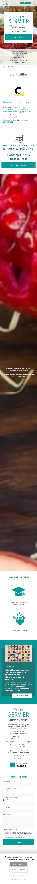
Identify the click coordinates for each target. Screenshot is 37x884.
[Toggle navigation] (34, 3)
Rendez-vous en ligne (18, 37)
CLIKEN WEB (8, 109)
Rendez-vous (25, 3)
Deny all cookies (19, 870)
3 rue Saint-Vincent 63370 (18, 57)
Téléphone (6, 807)
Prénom (6, 782)
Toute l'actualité (22, 696)
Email (5, 800)
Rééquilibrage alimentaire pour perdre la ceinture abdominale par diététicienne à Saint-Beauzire (17, 675)
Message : (6, 814)
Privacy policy (19, 879)
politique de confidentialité (14, 837)
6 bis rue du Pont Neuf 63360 (18, 53)
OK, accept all (19, 864)
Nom (5, 791)
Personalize (19, 875)
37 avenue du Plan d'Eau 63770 (18, 61)
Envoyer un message (18, 165)
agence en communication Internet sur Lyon (16, 110)
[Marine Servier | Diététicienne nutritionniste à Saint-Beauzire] (5, 3)
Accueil (3, 66)
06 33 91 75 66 (20, 31)
